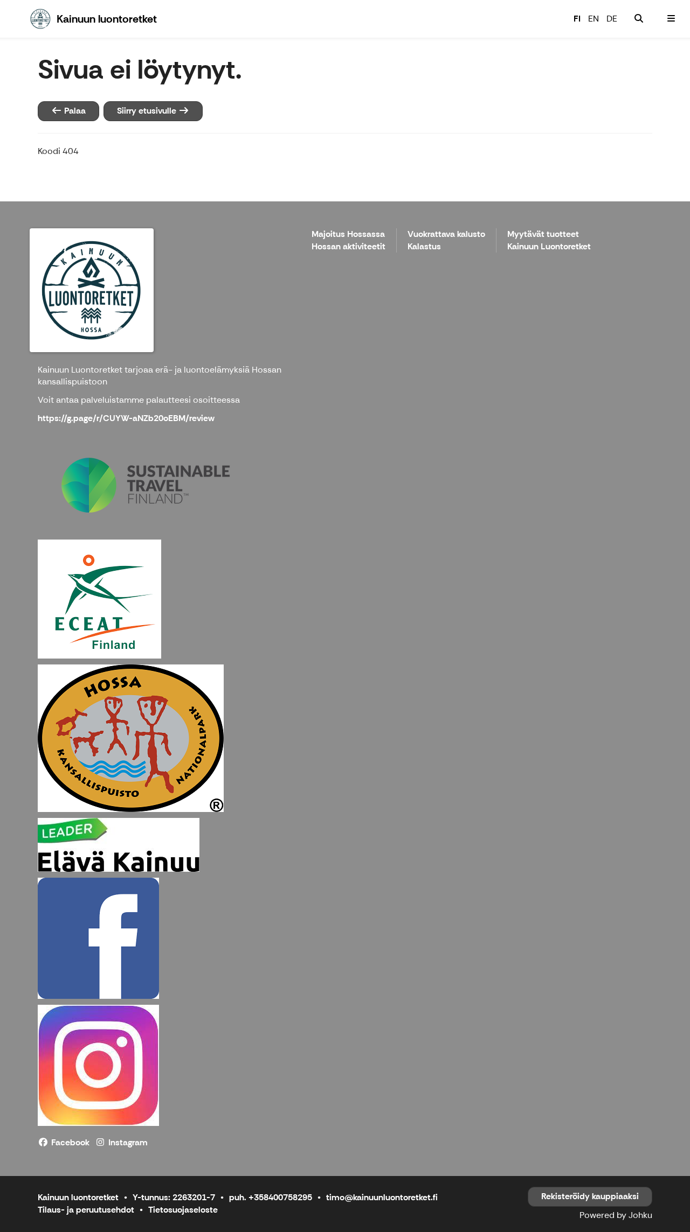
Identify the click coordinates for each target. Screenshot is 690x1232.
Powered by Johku (615, 1215)
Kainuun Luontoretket (549, 247)
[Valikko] (671, 19)
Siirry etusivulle (147, 110)
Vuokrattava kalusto (446, 234)
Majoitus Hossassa (348, 234)
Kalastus (424, 247)
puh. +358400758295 (270, 1197)
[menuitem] (638, 19)
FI (577, 18)
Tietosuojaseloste (183, 1209)
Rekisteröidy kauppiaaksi (590, 1196)
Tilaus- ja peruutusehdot (86, 1209)
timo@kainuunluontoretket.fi (382, 1197)
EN (593, 18)
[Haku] (638, 19)
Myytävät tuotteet (543, 234)
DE (611, 18)
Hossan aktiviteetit (348, 247)
